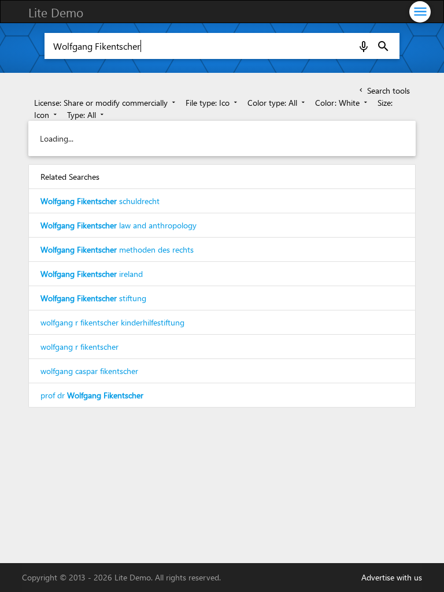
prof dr (91, 395)
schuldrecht (100, 200)
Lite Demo (55, 12)
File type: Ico (212, 102)
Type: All (86, 114)
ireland (91, 273)
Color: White (342, 102)
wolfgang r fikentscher (79, 346)
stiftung (93, 298)
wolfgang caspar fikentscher (89, 370)
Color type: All (277, 102)
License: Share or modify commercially (105, 102)
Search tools (383, 90)
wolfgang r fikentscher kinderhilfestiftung (112, 322)
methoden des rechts (117, 249)
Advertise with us (391, 577)
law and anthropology (118, 225)
